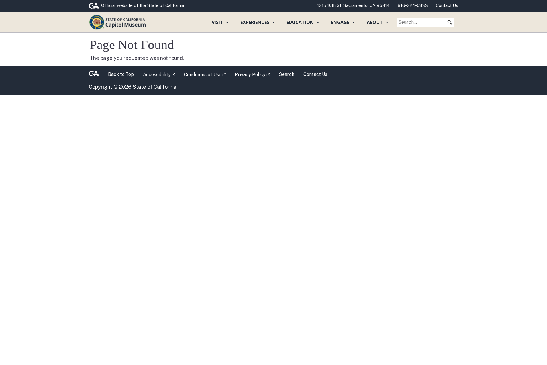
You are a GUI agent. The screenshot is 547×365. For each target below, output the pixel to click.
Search (286, 74)
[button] (449, 22)
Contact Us (315, 74)
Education (300, 22)
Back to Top (121, 74)
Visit (217, 22)
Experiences (254, 22)
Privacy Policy (254, 74)
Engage (340, 22)
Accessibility (161, 74)
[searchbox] (425, 22)
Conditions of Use (207, 74)
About (375, 22)
